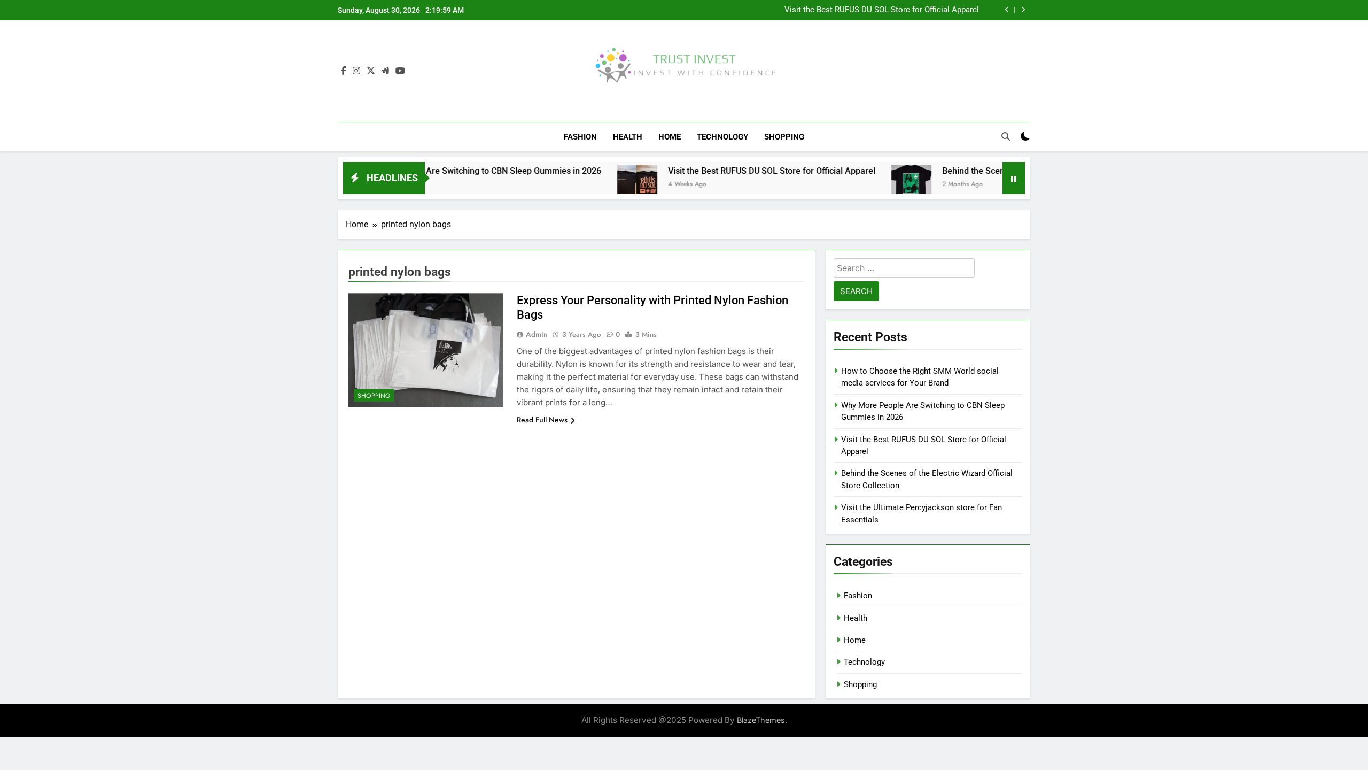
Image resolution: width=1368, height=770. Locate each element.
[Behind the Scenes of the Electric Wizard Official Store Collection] (881, 185)
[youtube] (400, 71)
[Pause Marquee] (1013, 178)
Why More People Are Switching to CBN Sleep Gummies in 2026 (448, 171)
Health (627, 137)
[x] (370, 71)
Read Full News (542, 419)
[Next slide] (1023, 9)
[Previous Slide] (1007, 9)
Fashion (580, 137)
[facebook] (343, 71)
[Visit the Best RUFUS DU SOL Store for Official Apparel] (607, 185)
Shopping (784, 137)
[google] (385, 71)
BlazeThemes (761, 720)
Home (669, 137)
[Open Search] (1005, 136)
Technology (722, 137)
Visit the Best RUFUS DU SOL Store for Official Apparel (881, 10)
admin (537, 334)
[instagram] (356, 71)
